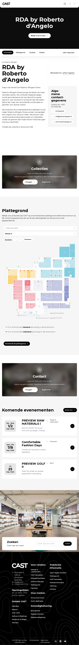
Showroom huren (37, 598)
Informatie (8, 52)
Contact (32, 52)
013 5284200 (59, 111)
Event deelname (37, 601)
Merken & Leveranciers (36, 571)
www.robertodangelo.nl (63, 122)
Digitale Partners (37, 614)
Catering (34, 588)
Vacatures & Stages (19, 619)
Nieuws (14, 609)
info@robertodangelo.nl (63, 116)
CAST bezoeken (37, 575)
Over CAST (16, 613)
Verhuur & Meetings (19, 616)
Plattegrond (20, 52)
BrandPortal (35, 611)
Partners (15, 623)
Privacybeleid (34, 640)
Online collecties (37, 582)
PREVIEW (15, 606)
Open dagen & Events (58, 573)
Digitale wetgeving (38, 617)
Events (42, 52)
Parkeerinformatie (38, 578)
